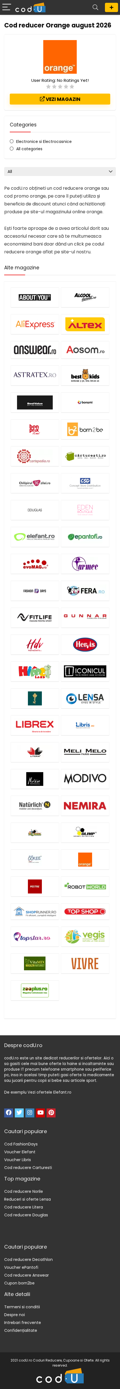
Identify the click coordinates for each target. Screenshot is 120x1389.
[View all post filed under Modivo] (85, 779)
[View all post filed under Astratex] (35, 375)
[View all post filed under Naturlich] (35, 806)
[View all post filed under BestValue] (35, 402)
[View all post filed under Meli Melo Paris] (85, 752)
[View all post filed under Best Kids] (85, 375)
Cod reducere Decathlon (28, 1259)
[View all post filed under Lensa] (85, 698)
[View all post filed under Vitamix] (35, 963)
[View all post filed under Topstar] (35, 936)
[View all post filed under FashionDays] (35, 591)
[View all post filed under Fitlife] (35, 618)
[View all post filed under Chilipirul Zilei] (35, 483)
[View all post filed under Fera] (85, 591)
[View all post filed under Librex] (35, 725)
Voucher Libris (17, 1160)
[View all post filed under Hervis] (85, 644)
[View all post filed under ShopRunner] (35, 911)
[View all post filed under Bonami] (85, 402)
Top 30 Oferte (111, 7)
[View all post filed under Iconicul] (85, 671)
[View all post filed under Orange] (85, 859)
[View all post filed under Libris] (85, 725)
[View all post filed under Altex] (85, 324)
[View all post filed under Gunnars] (85, 618)
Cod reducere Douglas (26, 1215)
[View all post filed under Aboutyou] (35, 297)
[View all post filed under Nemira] (85, 806)
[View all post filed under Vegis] (85, 936)
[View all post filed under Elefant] (35, 537)
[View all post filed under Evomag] (35, 564)
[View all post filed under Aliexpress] (35, 324)
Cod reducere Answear (26, 1275)
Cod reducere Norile (23, 1191)
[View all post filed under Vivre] (85, 963)
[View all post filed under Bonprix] (35, 429)
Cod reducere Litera (23, 1207)
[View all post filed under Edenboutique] (85, 510)
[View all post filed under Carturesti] (85, 456)
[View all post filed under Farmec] (85, 564)
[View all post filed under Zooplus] (35, 990)
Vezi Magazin (62, 99)
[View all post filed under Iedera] (35, 698)
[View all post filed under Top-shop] (85, 911)
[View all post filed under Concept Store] (85, 483)
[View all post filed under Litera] (35, 752)
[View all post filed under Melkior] (35, 779)
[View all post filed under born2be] (85, 429)
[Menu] (6, 7)
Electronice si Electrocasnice (44, 141)
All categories (29, 149)
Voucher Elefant (19, 1152)
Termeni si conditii (22, 1307)
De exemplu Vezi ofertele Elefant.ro (37, 1092)
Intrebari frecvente (22, 1322)
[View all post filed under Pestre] (35, 886)
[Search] (95, 7)
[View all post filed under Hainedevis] (35, 644)
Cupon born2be (19, 1283)
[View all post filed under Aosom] (85, 349)
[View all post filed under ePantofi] (85, 537)
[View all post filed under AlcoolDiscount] (85, 297)
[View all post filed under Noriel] (35, 832)
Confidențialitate (20, 1330)
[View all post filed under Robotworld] (85, 886)
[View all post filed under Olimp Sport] (85, 832)
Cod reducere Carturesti (28, 1167)
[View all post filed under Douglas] (35, 510)
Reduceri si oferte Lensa (27, 1199)
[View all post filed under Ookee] (35, 859)
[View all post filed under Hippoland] (35, 671)
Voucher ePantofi (21, 1267)
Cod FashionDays (21, 1144)
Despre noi (14, 1315)
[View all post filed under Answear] (35, 349)
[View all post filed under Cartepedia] (35, 456)
